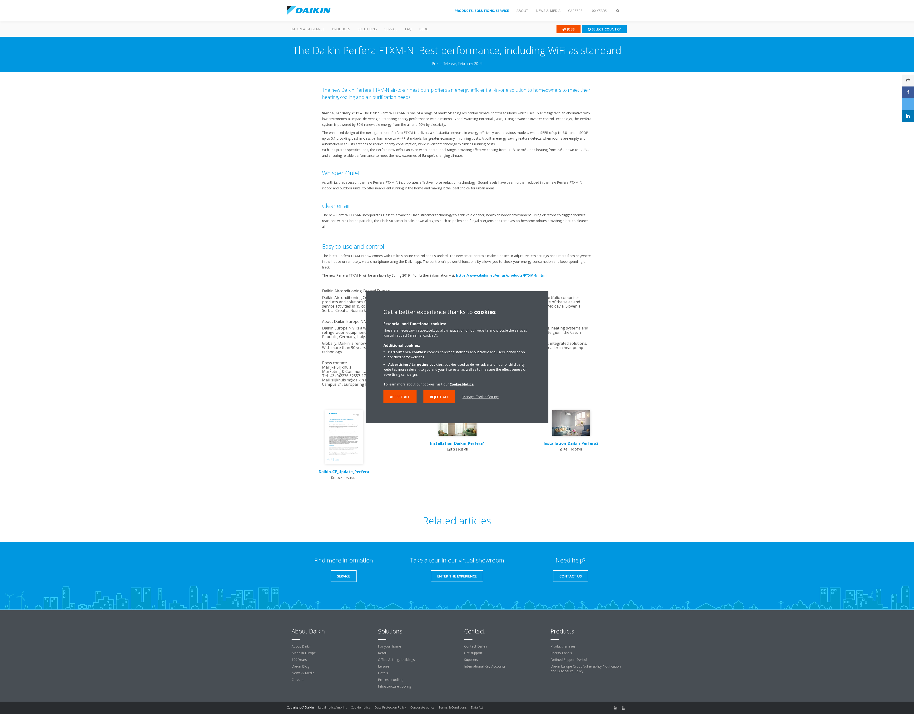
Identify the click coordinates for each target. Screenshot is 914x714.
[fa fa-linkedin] (616, 708)
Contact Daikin (475, 646)
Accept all (400, 396)
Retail (382, 653)
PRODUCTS (341, 29)
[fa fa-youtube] (623, 708)
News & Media (303, 673)
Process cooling (390, 679)
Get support (473, 653)
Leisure (383, 666)
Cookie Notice (462, 384)
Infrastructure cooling (394, 686)
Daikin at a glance (307, 29)
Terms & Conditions (453, 707)
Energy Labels (561, 653)
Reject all (439, 396)
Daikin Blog (300, 666)
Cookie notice (360, 707)
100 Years (299, 659)
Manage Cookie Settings (480, 396)
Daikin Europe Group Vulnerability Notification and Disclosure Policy (586, 668)
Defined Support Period (569, 659)
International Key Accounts (485, 666)
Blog (423, 29)
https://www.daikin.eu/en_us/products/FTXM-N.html (501, 275)
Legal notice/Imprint (332, 707)
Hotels (383, 673)
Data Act (477, 707)
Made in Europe (304, 653)
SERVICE (390, 29)
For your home (389, 646)
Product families (563, 646)
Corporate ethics (422, 707)
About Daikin (301, 646)
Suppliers (471, 659)
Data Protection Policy (390, 707)
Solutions (367, 29)
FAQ (408, 29)
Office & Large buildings (396, 659)
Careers (297, 679)
